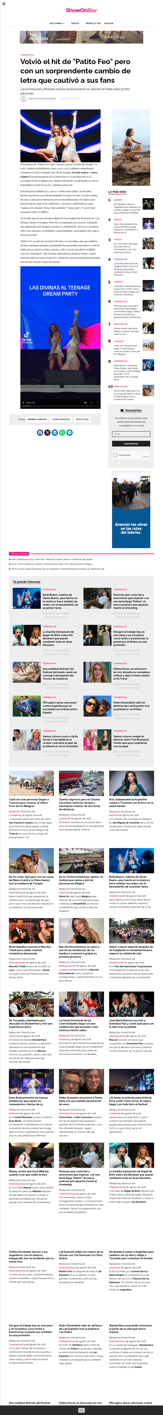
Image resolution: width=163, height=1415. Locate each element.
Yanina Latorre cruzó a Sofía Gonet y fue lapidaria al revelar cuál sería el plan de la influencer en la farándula (60, 741)
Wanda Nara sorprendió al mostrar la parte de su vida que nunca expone (130, 1329)
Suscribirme (131, 443)
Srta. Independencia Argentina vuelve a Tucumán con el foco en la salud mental (131, 802)
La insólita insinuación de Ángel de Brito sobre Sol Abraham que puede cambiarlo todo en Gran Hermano (58, 638)
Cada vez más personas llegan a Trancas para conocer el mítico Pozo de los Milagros (29, 802)
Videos (75, 23)
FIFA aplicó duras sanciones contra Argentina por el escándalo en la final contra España (60, 707)
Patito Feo (82, 419)
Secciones (56, 23)
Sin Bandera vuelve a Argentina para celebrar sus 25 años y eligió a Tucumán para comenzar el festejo (131, 1255)
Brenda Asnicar (37, 419)
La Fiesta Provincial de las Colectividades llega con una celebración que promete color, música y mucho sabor (79, 1025)
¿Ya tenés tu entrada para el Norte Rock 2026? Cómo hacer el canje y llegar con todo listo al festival (130, 1101)
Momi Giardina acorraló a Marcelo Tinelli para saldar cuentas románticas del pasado (52, 559)
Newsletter (93, 23)
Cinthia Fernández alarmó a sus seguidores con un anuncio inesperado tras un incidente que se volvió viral (31, 1256)
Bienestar (115, 963)
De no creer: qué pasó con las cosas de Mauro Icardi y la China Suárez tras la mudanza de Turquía (31, 880)
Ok (81, 1410)
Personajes (16, 893)
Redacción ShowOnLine (42, 98)
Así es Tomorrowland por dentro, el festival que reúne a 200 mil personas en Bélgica (52, 564)
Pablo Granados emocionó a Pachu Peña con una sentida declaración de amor (80, 1101)
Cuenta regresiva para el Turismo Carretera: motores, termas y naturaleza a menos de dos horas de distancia (79, 804)
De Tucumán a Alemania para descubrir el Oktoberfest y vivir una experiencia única (30, 1023)
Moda (112, 815)
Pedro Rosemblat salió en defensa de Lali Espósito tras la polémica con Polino (131, 706)
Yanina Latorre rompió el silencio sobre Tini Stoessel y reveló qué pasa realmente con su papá (131, 741)
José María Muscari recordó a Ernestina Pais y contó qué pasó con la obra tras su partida (131, 1023)
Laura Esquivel (61, 419)
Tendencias (27, 55)
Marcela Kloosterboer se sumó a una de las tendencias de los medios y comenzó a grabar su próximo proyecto (79, 951)
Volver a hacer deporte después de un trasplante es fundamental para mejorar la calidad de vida (57, 569)
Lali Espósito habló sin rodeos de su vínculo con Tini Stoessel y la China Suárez (81, 1255)
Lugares (14, 815)
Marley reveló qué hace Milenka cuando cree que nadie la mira (29, 1173)
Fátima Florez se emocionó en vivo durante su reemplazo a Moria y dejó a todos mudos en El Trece (131, 673)
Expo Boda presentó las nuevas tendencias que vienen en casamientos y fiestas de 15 (28, 1101)
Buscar (109, 23)
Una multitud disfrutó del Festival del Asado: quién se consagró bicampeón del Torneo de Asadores (60, 673)
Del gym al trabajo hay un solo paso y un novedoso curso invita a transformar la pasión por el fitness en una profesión (130, 638)
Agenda (63, 819)
